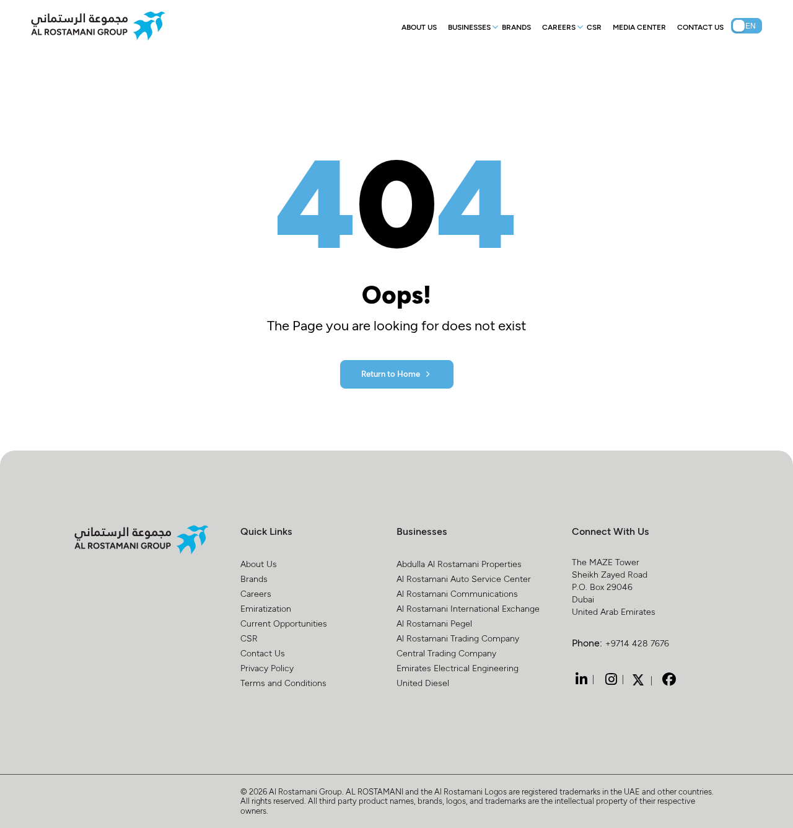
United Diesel (422, 682)
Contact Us (700, 26)
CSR (594, 26)
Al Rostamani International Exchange (468, 608)
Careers (559, 26)
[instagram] (609, 679)
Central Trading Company (446, 653)
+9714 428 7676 (637, 643)
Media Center (639, 26)
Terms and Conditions (283, 682)
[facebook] (668, 679)
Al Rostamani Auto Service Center (463, 578)
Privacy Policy (267, 668)
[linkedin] (580, 679)
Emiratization (265, 608)
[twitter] (638, 679)
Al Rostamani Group (305, 791)
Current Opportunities (283, 623)
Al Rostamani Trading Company (457, 638)
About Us (419, 26)
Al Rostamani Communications (457, 593)
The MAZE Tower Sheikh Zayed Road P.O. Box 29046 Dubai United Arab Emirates (613, 587)
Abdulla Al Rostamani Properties (459, 563)
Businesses (469, 26)
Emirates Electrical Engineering (457, 668)
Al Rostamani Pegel (434, 623)
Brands (516, 26)
